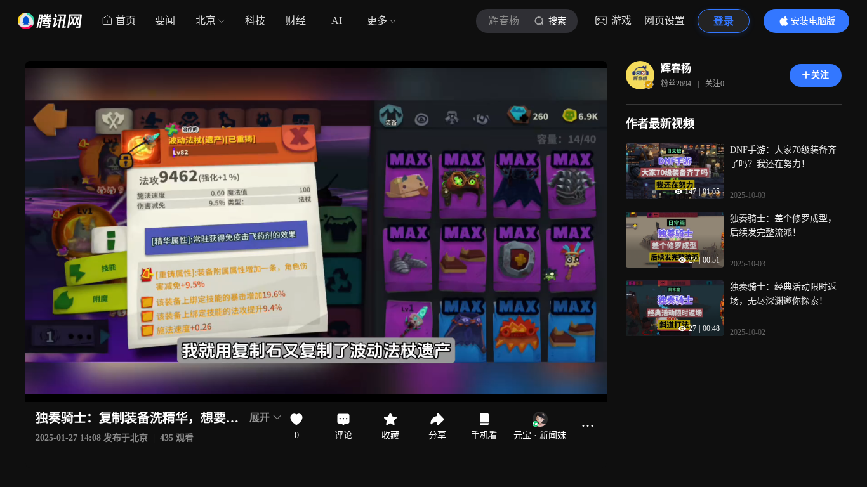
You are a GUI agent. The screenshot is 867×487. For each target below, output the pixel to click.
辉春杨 (676, 68)
